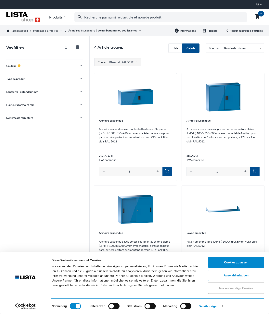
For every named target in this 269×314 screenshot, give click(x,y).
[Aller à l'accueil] (23, 17)
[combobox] (160, 17)
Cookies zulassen (236, 262)
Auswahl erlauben (236, 275)
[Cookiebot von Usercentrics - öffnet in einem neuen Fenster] (25, 306)
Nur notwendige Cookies (236, 288)
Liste (175, 48)
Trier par (214, 48)
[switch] (114, 306)
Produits (58, 17)
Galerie (190, 48)
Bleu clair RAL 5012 (116, 62)
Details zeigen (208, 306)
